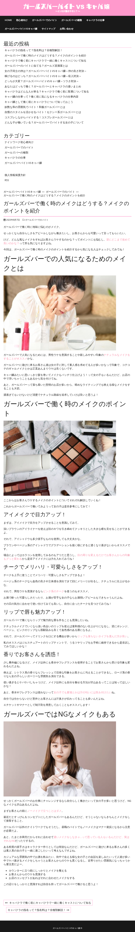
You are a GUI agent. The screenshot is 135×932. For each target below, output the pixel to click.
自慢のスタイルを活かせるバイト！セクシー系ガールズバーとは (43, 112)
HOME (8, 20)
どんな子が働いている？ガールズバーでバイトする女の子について (44, 122)
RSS (7, 180)
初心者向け (22, 20)
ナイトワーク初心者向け (19, 142)
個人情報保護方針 (15, 175)
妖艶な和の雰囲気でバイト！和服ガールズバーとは (35, 107)
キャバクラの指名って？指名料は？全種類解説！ (34, 50)
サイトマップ (48, 28)
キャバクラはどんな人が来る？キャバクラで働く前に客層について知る (47, 91)
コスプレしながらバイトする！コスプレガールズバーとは (39, 117)
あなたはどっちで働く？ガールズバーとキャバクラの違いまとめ (43, 86)
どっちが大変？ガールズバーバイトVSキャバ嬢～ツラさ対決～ (42, 81)
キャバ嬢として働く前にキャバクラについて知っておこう (39, 102)
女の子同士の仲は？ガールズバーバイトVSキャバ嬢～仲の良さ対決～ (46, 71)
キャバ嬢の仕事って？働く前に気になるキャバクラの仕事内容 (41, 96)
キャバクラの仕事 (95, 20)
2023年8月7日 (13, 219)
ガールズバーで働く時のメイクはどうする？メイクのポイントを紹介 (45, 55)
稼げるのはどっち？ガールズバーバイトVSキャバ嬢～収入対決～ (43, 76)
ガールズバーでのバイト (44, 20)
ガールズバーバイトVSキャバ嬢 (21, 28)
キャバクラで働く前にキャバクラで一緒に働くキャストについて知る (45, 60)
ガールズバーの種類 (71, 20)
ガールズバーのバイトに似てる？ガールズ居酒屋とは (36, 65)
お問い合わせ (66, 28)
